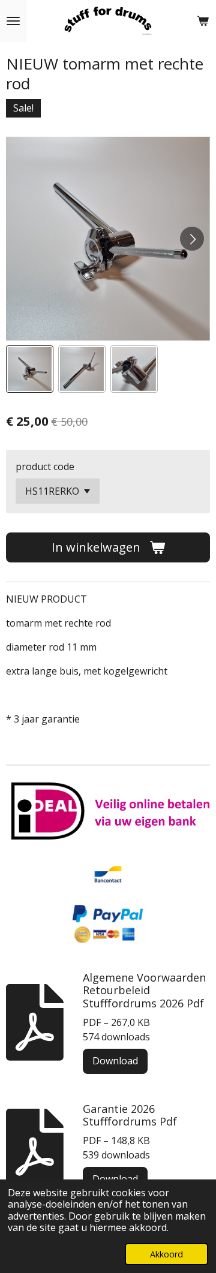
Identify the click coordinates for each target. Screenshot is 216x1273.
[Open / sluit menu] (13, 21)
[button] (29, 369)
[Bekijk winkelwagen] (203, 21)
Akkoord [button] (166, 1254)
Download (115, 1060)
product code (45, 466)
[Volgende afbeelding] (192, 239)
